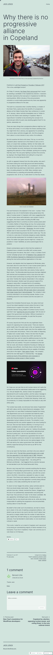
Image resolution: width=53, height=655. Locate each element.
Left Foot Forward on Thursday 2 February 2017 (29, 85)
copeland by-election (37, 556)
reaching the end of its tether (26, 312)
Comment (42, 607)
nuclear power (42, 558)
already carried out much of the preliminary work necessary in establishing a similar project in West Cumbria (24, 356)
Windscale (30, 228)
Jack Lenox (8, 4)
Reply (8, 586)
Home (48, 4)
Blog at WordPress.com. (9, 648)
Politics (44, 555)
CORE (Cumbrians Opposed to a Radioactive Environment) (24, 257)
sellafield (44, 560)
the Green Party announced (28, 91)
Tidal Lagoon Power (28, 351)
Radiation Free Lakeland (35, 255)
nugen (39, 560)
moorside (36, 558)
